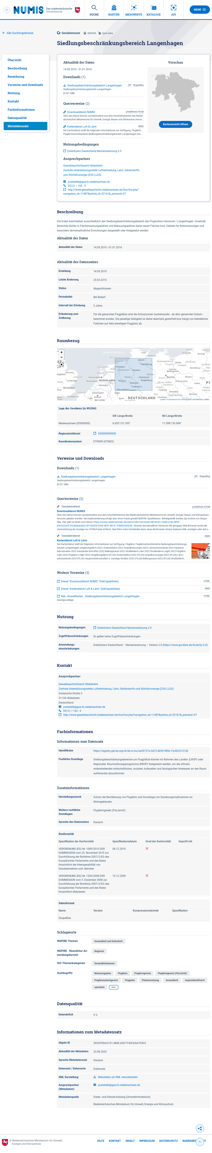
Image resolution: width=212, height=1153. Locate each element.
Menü (197, 9)
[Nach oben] (200, 1142)
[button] (61, 352)
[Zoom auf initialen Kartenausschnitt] (61, 364)
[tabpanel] (25, 93)
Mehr (113, 987)
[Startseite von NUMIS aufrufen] (47, 10)
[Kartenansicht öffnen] (176, 91)
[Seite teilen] (200, 1128)
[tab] (25, 60)
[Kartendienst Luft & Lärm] (200, 550)
